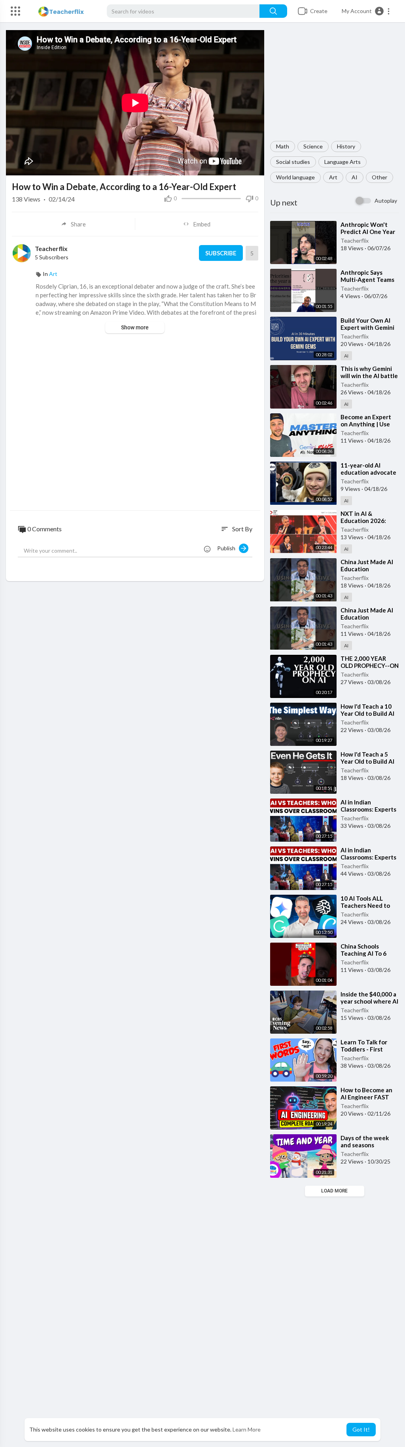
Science (313, 146)
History (346, 146)
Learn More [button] (247, 1429)
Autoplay (386, 200)
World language (295, 177)
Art (333, 177)
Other (379, 177)
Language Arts (342, 161)
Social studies (293, 161)
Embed (201, 224)
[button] (366, 11)
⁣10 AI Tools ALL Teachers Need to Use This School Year (369, 905)
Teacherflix (355, 240)
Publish (228, 548)
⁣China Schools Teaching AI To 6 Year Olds (363, 953)
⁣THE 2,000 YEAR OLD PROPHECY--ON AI (370, 665)
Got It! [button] (361, 1429)
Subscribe (221, 253)
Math (282, 146)
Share (78, 224)
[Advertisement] (334, 85)
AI (355, 177)
